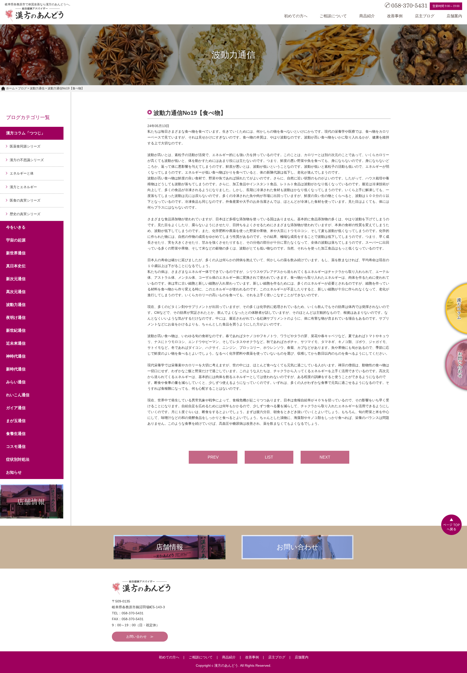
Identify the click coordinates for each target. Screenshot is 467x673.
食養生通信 (16, 434)
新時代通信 (16, 369)
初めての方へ (295, 16)
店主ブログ (424, 16)
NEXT (325, 457)
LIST (269, 457)
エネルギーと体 (22, 173)
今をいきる (16, 227)
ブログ (22, 88)
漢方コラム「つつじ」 (25, 133)
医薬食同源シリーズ (25, 146)
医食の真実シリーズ (25, 200)
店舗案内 (454, 16)
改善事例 (395, 16)
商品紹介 (367, 16)
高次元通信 (16, 292)
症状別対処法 (17, 459)
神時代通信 (16, 356)
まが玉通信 (16, 421)
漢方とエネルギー (23, 187)
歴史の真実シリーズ (25, 214)
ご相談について (333, 16)
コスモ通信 (16, 446)
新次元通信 (16, 279)
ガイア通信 (16, 408)
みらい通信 (16, 382)
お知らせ (14, 472)
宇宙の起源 (16, 240)
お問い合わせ (136, 636)
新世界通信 (16, 253)
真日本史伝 (16, 266)
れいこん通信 (17, 395)
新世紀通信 (16, 330)
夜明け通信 (16, 317)
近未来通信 (16, 343)
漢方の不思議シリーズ (27, 160)
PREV (213, 457)
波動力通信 (37, 88)
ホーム (10, 88)
